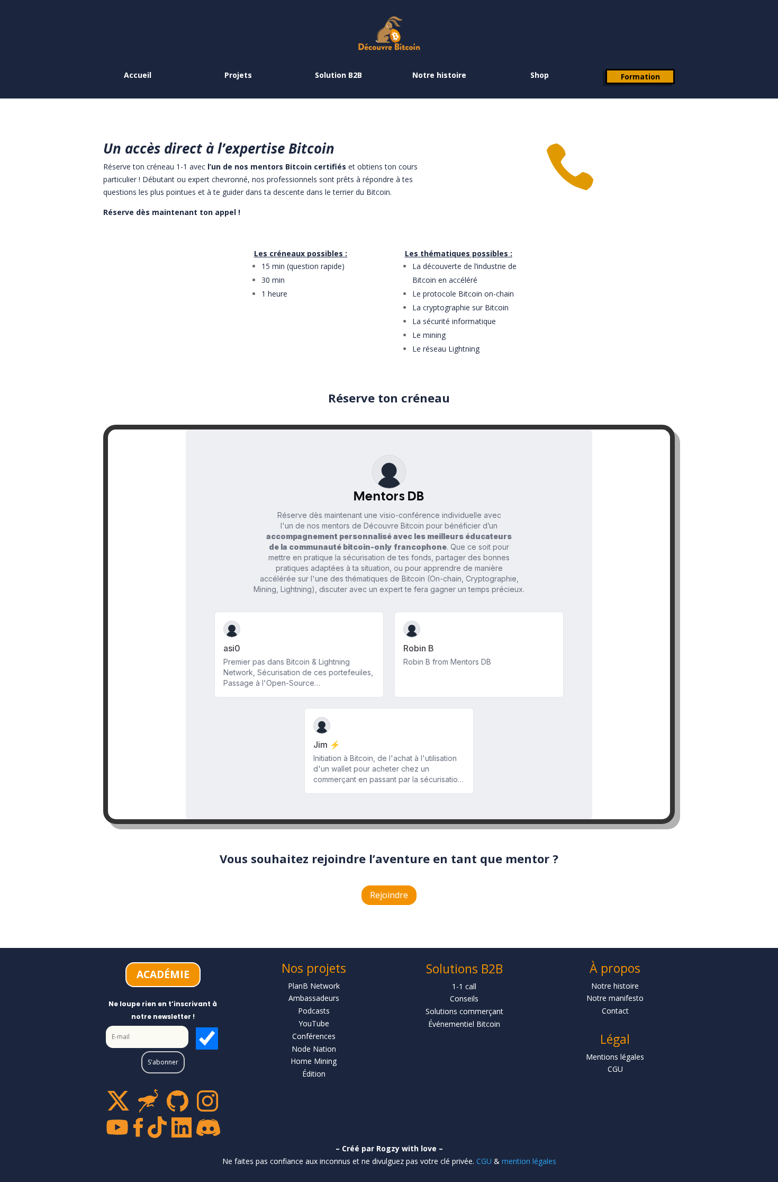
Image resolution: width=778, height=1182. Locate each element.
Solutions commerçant (464, 1011)
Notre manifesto (615, 998)
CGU (484, 1161)
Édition (313, 1074)
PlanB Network (314, 986)
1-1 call (464, 986)
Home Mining (314, 1061)
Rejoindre (389, 895)
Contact (615, 1011)
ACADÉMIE (163, 974)
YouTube (313, 1023)
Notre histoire (439, 75)
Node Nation (314, 1049)
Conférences (314, 1036)
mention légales (529, 1161)
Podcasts (314, 1011)
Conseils (464, 998)
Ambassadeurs (313, 998)
